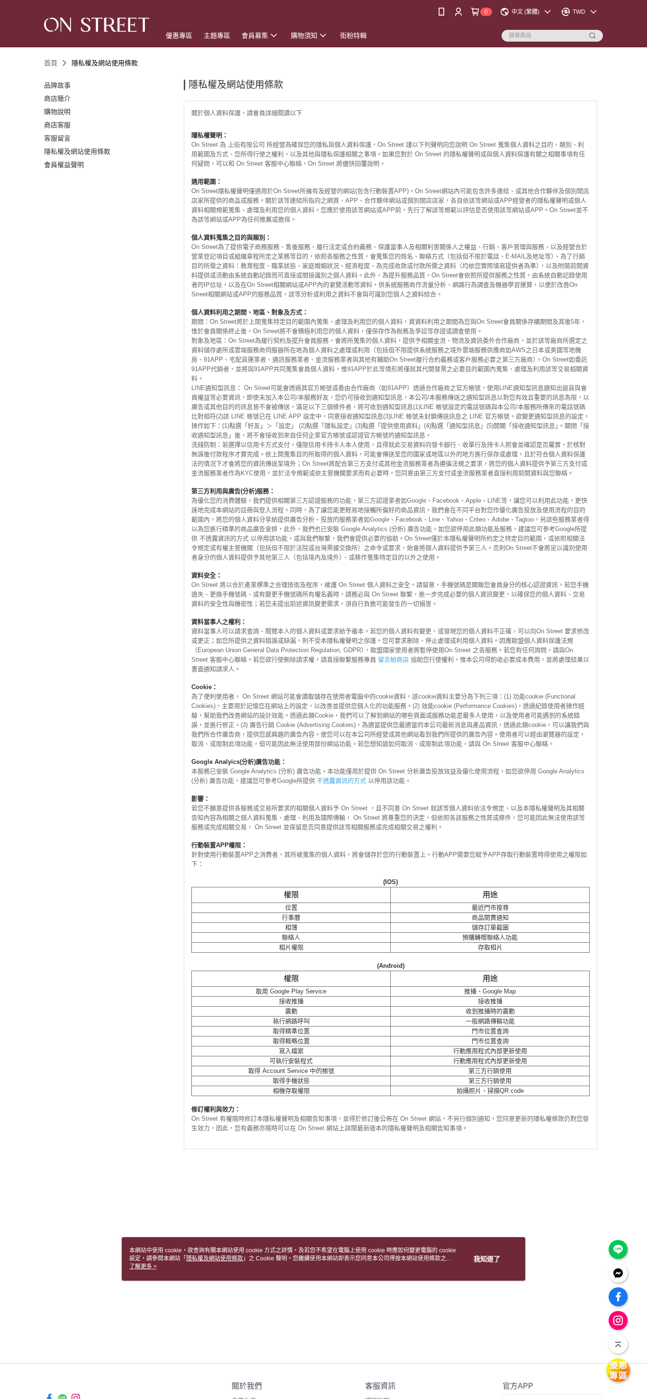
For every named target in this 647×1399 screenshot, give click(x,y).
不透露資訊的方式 (341, 780)
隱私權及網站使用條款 (214, 1258)
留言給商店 (393, 659)
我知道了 (487, 1259)
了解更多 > (143, 1266)
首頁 (50, 63)
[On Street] (96, 24)
